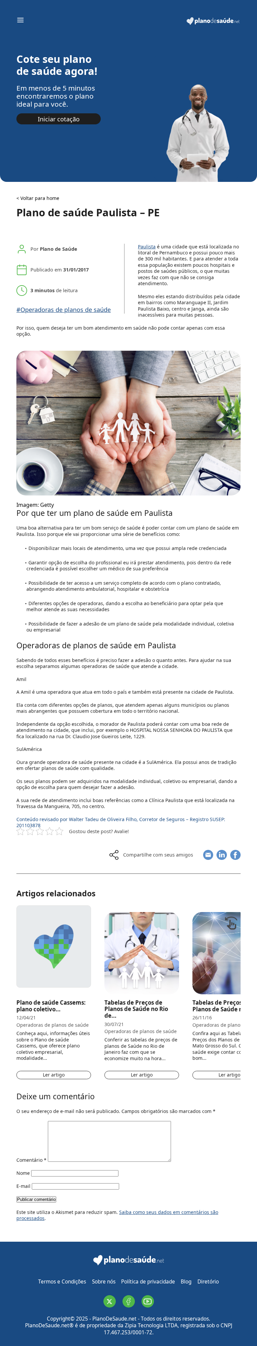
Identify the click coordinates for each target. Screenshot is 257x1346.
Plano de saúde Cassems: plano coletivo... (51, 1006)
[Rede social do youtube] (148, 1301)
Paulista (147, 246)
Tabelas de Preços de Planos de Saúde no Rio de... (136, 1009)
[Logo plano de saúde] (213, 23)
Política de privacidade (148, 1281)
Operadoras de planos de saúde (52, 1025)
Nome (23, 1173)
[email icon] (208, 855)
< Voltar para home (37, 198)
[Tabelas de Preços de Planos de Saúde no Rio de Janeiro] (141, 946)
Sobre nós (103, 1281)
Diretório (208, 1281)
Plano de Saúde (58, 248)
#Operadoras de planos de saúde (63, 310)
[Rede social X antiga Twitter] (109, 1301)
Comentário (31, 1160)
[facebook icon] (235, 855)
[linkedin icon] (222, 855)
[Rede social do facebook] (128, 1301)
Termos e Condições (62, 1281)
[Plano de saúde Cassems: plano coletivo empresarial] (53, 946)
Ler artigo (54, 1075)
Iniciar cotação (59, 119)
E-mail (23, 1186)
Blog (186, 1281)
